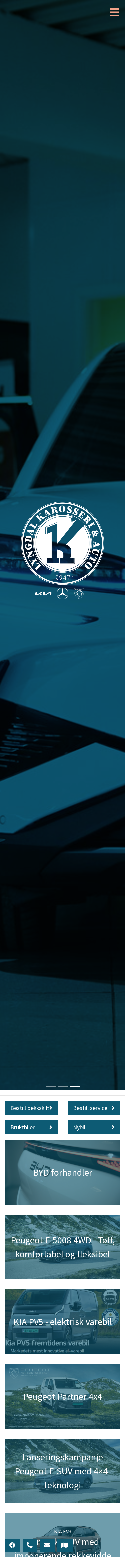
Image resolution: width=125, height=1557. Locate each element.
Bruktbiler (22, 1127)
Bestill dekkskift (29, 1108)
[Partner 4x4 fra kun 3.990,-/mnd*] (62, 1396)
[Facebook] (12, 1545)
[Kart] (65, 1545)
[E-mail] (47, 1545)
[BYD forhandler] (62, 1172)
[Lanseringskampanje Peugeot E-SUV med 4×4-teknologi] (62, 1471)
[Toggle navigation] (113, 12)
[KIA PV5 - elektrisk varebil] (62, 1321)
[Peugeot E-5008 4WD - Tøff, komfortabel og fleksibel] (62, 1247)
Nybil (79, 1127)
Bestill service (90, 1108)
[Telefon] (30, 1545)
